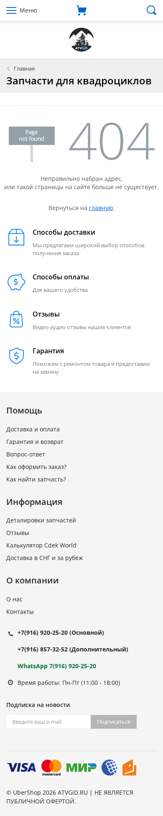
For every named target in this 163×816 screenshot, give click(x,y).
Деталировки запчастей (41, 520)
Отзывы (17, 533)
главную (101, 208)
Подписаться (113, 721)
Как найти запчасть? (36, 479)
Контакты (20, 612)
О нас (14, 599)
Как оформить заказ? (36, 467)
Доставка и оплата (33, 429)
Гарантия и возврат (35, 442)
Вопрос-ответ (25, 454)
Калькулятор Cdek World (41, 545)
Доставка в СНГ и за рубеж (44, 558)
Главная (24, 68)
